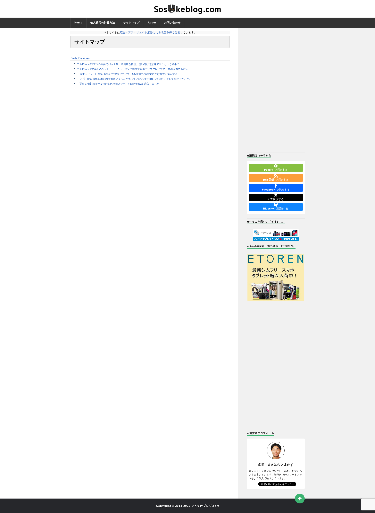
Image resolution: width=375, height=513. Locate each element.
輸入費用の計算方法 (102, 22)
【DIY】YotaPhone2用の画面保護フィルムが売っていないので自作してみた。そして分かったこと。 (134, 78)
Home (78, 22)
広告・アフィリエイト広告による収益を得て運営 (150, 32)
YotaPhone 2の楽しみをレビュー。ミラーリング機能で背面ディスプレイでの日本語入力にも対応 (132, 69)
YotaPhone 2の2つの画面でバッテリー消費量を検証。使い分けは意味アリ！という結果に (128, 64)
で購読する (276, 169)
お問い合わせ (172, 22)
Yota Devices (80, 58)
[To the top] (300, 498)
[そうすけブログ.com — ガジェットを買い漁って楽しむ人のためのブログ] (187, 9)
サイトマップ (131, 22)
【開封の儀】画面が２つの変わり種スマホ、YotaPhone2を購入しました (118, 83)
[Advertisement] (276, 89)
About (152, 22)
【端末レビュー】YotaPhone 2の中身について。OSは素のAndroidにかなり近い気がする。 (128, 74)
